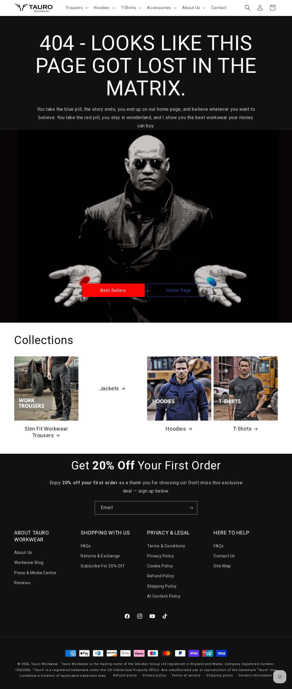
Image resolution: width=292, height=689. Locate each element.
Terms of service (186, 675)
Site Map (222, 566)
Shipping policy (219, 675)
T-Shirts (242, 429)
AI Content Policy (164, 596)
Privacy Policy (160, 556)
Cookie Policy (160, 566)
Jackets (109, 388)
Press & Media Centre (35, 573)
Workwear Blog (29, 562)
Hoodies (176, 429)
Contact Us (224, 556)
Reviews (22, 582)
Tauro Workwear (44, 664)
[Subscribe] (190, 508)
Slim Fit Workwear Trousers (46, 432)
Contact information (255, 675)
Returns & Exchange (100, 556)
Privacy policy (154, 675)
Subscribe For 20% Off (103, 566)
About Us (23, 552)
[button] (76, 8)
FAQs (86, 546)
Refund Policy (160, 576)
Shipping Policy (162, 586)
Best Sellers (113, 290)
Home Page (179, 290)
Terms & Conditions (166, 546)
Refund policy (125, 675)
